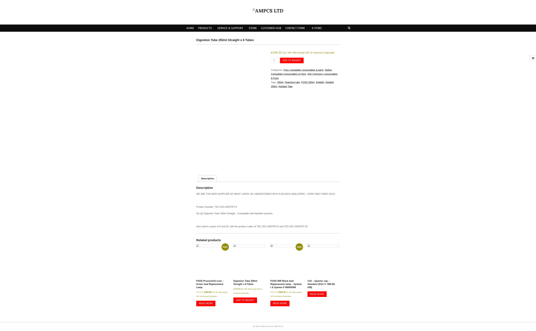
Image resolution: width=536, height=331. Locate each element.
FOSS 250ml (307, 82)
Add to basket (292, 60)
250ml (280, 82)
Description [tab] (207, 178)
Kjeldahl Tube (286, 86)
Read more (206, 303)
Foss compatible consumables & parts (304, 70)
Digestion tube (292, 82)
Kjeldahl (320, 82)
